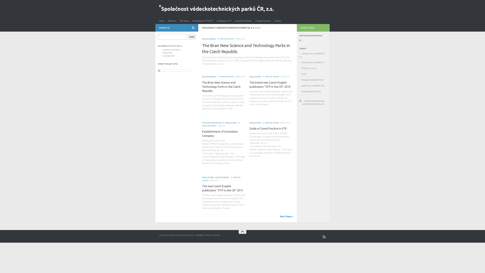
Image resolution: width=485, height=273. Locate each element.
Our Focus (184, 21)
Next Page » (286, 216)
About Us (172, 21)
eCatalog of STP (224, 21)
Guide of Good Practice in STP (268, 128)
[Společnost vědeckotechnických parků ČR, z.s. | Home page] (216, 9)
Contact (277, 21)
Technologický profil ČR (311, 91)
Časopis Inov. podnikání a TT (313, 62)
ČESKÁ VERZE (307, 28)
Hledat (191, 37)
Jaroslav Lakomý (227, 39)
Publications (255, 77)
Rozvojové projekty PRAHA (313, 80)
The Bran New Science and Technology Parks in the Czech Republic (221, 86)
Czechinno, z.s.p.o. (309, 68)
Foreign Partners (263, 21)
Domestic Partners (243, 21)
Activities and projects (213, 123)
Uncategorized (209, 39)
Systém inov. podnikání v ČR (313, 86)
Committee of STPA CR (202, 21)
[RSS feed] (193, 27)
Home (161, 21)
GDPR (304, 74)
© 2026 (200, 235)
